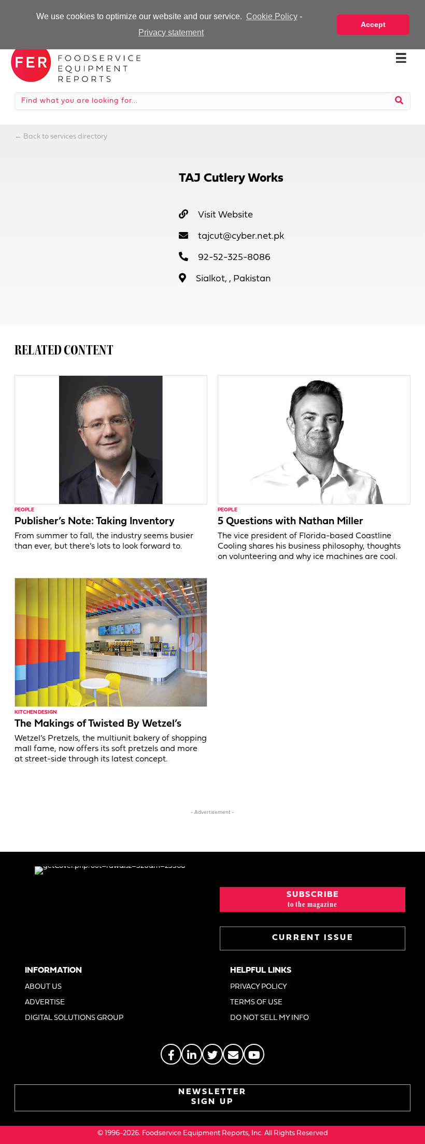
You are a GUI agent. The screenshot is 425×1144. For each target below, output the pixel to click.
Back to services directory (65, 137)
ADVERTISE (45, 1002)
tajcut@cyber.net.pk (241, 236)
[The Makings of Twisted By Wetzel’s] (111, 642)
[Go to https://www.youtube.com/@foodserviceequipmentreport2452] (254, 1054)
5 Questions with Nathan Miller (290, 521)
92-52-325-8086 (234, 258)
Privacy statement (171, 32)
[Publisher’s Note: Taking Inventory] (111, 440)
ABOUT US (43, 987)
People (24, 510)
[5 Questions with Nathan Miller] (314, 440)
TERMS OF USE (256, 1002)
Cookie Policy (271, 16)
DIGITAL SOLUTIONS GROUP (74, 1018)
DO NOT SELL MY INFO (269, 1018)
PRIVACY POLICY (258, 987)
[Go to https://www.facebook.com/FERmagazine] (171, 1054)
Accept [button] (373, 24)
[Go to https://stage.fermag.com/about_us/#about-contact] (233, 1054)
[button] (312, 899)
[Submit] (399, 101)
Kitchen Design (35, 712)
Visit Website (225, 215)
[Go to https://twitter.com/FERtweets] (212, 1054)
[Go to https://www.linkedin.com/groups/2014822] (191, 1054)
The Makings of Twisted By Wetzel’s (98, 724)
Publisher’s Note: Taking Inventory (95, 521)
